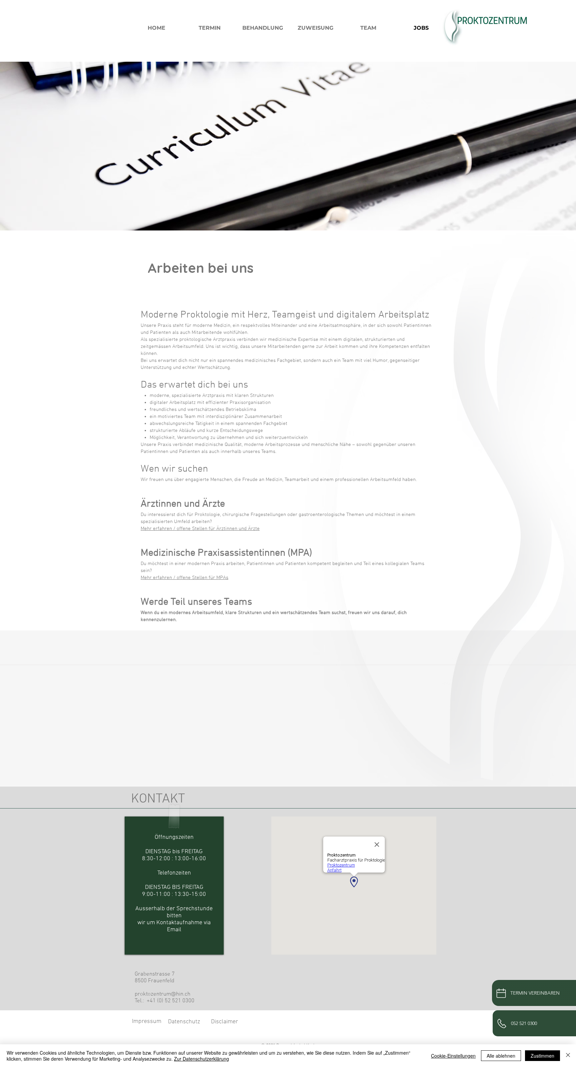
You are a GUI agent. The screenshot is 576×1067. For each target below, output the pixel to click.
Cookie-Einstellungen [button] (453, 1055)
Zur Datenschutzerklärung (201, 1058)
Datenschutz (184, 1021)
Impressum (146, 1021)
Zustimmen (542, 1055)
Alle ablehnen (501, 1055)
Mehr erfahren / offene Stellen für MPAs (184, 578)
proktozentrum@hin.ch (162, 994)
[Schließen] (568, 1056)
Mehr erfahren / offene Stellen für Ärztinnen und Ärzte (200, 529)
